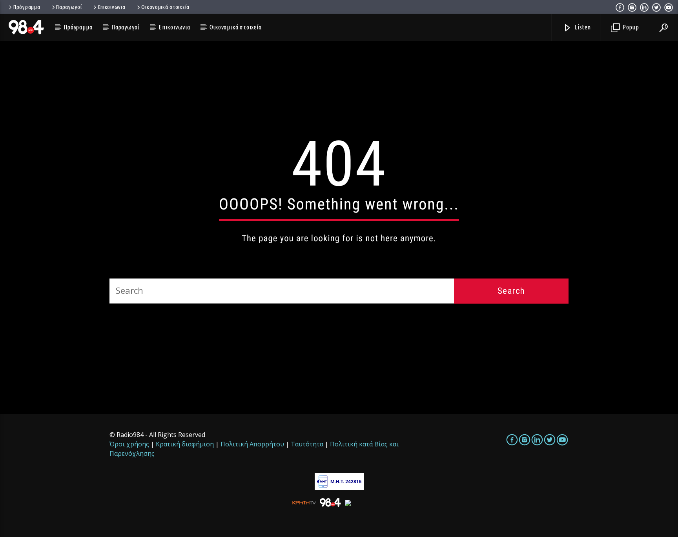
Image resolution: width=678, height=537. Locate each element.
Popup (630, 27)
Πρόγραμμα (26, 7)
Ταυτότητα (307, 444)
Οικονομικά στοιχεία (165, 7)
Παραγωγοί (69, 7)
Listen (582, 27)
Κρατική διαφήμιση (185, 444)
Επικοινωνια (112, 7)
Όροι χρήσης (129, 444)
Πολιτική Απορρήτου (252, 444)
